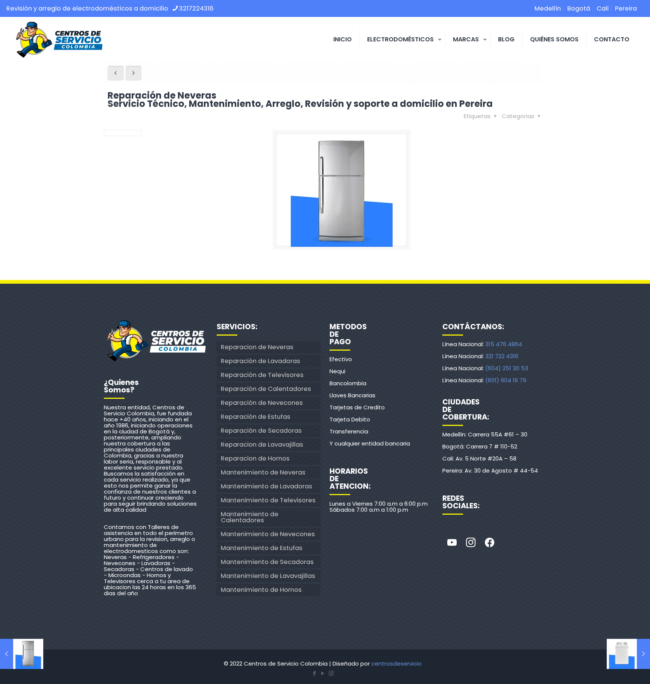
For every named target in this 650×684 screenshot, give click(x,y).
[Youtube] (451, 543)
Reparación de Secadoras (261, 430)
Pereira (626, 8)
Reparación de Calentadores (266, 389)
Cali (603, 8)
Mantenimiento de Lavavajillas (268, 576)
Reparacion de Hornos (255, 458)
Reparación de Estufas (255, 416)
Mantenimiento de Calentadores (249, 517)
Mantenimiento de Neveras (263, 472)
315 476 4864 (503, 344)
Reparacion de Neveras (257, 347)
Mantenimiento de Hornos (261, 589)
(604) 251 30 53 (506, 368)
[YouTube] (323, 673)
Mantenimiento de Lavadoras (266, 486)
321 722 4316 (501, 356)
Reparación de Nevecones (262, 402)
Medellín (548, 8)
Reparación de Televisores (262, 375)
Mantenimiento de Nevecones (268, 534)
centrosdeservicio (396, 663)
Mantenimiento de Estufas (261, 548)
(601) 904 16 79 (505, 380)
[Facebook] (489, 543)
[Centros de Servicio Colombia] (59, 39)
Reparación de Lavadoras (260, 361)
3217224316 (196, 8)
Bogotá (578, 8)
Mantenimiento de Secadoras (267, 562)
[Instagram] (470, 543)
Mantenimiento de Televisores (268, 500)
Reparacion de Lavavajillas (262, 444)
